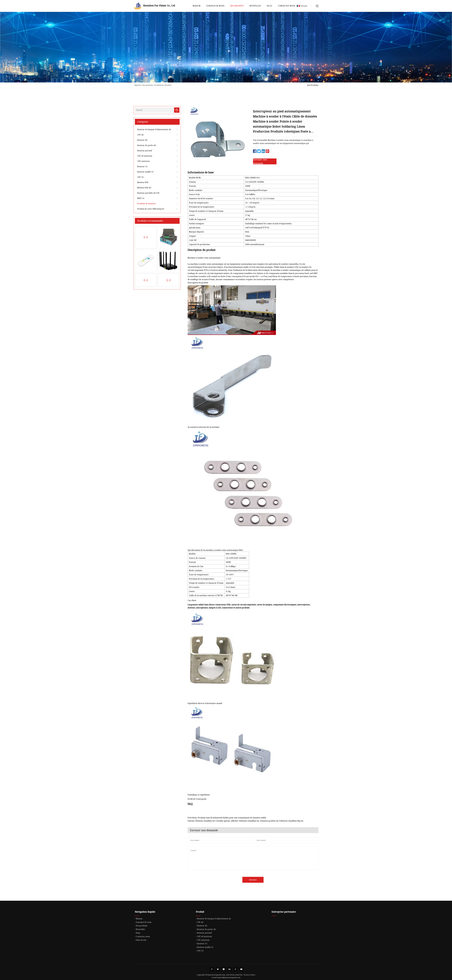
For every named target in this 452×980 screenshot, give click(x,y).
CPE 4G (140, 134)
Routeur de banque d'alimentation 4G (154, 129)
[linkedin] (229, 969)
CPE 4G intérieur (144, 156)
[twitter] (217, 969)
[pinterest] (223, 969)
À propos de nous (215, 5)
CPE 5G (140, 177)
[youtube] (241, 969)
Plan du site (141, 940)
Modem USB (142, 182)
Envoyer (253, 879)
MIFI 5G (140, 198)
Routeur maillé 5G (145, 171)
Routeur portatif (144, 150)
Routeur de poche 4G (146, 145)
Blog (269, 5)
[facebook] (212, 969)
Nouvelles (255, 5)
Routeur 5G (142, 166)
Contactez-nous (286, 5)
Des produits (237, 5)
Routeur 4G (142, 140)
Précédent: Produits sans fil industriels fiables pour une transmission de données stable (227, 817)
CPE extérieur (143, 161)
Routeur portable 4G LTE (148, 193)
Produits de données (162, 85)
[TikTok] (235, 969)
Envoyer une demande (260, 161)
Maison (196, 5)
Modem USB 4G (144, 187)
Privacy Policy (249, 975)
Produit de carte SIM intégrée (150, 209)
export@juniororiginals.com (228, 977)
